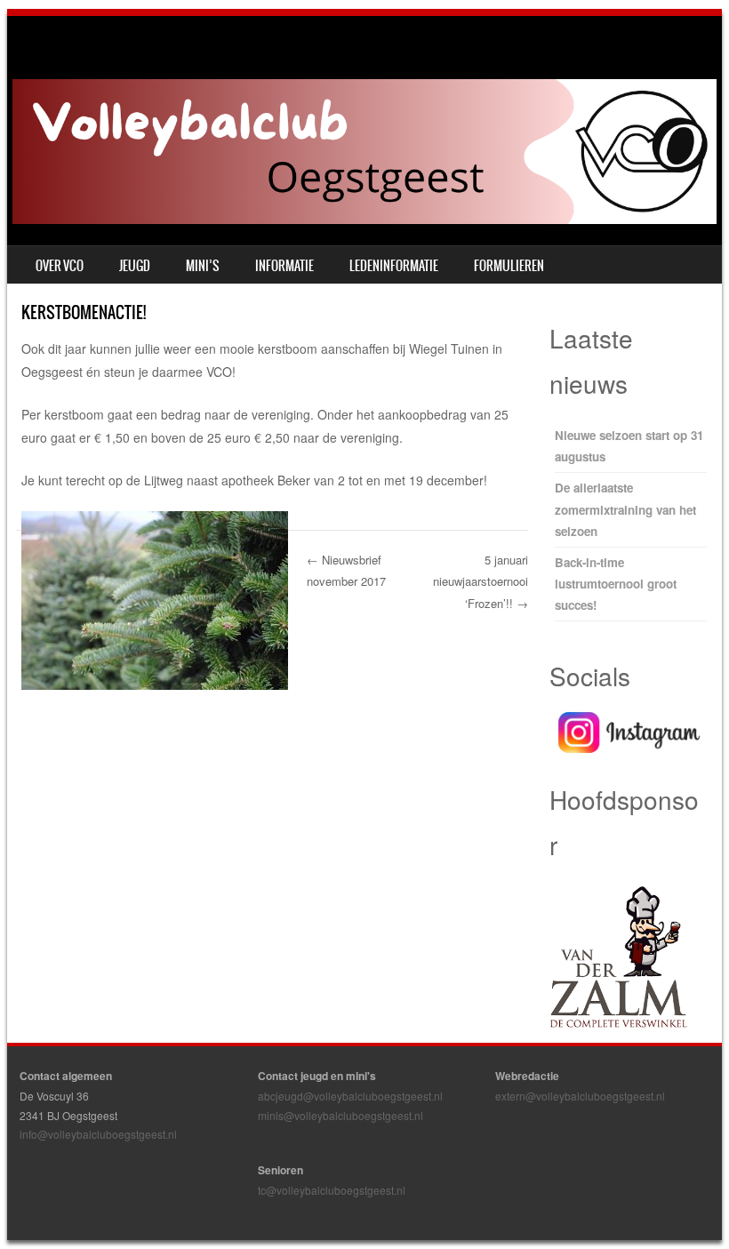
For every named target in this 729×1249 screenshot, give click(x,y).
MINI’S (203, 266)
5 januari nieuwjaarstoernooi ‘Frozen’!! (480, 581)
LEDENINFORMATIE (393, 266)
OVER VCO (60, 266)
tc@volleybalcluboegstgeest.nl (331, 1189)
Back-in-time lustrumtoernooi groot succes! (616, 583)
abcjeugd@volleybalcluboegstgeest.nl (350, 1095)
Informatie (284, 266)
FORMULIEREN (509, 266)
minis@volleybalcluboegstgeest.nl (340, 1115)
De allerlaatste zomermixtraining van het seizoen (625, 509)
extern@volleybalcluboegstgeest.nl (580, 1095)
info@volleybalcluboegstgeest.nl (98, 1133)
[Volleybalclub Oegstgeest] (364, 219)
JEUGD (134, 266)
